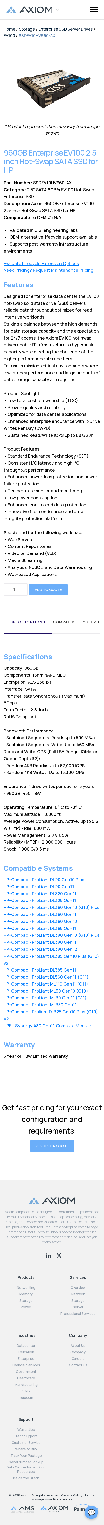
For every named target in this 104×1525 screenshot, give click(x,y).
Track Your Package (26, 1456)
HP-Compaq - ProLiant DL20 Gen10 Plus (44, 879)
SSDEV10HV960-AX (37, 35)
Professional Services (78, 1314)
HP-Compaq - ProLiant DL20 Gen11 (39, 886)
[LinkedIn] (49, 1255)
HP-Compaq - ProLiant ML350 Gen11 (40, 1004)
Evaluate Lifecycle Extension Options (41, 263)
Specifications (27, 622)
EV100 (9, 35)
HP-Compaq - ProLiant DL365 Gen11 (40, 928)
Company (78, 1352)
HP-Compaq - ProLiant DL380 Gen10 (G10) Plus (51, 935)
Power (26, 1307)
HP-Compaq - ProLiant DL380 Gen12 (40, 949)
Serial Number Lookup (26, 1462)
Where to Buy (26, 1449)
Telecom (26, 1398)
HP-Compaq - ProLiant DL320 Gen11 (40, 893)
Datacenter (26, 1345)
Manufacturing (26, 1385)
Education (26, 1352)
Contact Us (78, 1365)
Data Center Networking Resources (26, 1469)
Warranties (26, 1429)
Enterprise (26, 1358)
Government (26, 1371)
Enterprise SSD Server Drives (65, 29)
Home (9, 29)
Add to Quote (48, 589)
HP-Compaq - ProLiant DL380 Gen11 (40, 942)
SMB (26, 1391)
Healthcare (26, 1378)
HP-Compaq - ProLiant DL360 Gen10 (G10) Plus (51, 907)
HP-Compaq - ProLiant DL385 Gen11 (40, 970)
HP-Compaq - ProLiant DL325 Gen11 (40, 900)
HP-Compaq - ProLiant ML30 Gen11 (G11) (45, 997)
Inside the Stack (26, 1478)
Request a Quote (52, 1146)
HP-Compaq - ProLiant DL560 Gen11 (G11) (46, 977)
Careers (78, 1358)
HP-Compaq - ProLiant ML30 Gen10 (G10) (46, 991)
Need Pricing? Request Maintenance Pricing (48, 270)
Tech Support (26, 1436)
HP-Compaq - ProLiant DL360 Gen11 (40, 914)
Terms (89, 1495)
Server (78, 1307)
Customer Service (26, 1442)
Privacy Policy (71, 1495)
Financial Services (26, 1365)
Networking (26, 1287)
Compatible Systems (76, 622)
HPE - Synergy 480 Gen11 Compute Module (47, 1025)
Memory (26, 1294)
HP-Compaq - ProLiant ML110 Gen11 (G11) (46, 984)
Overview (78, 1287)
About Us (78, 1345)
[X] (59, 1255)
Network (78, 1294)
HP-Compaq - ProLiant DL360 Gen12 (40, 921)
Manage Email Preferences (52, 1499)
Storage (27, 29)
